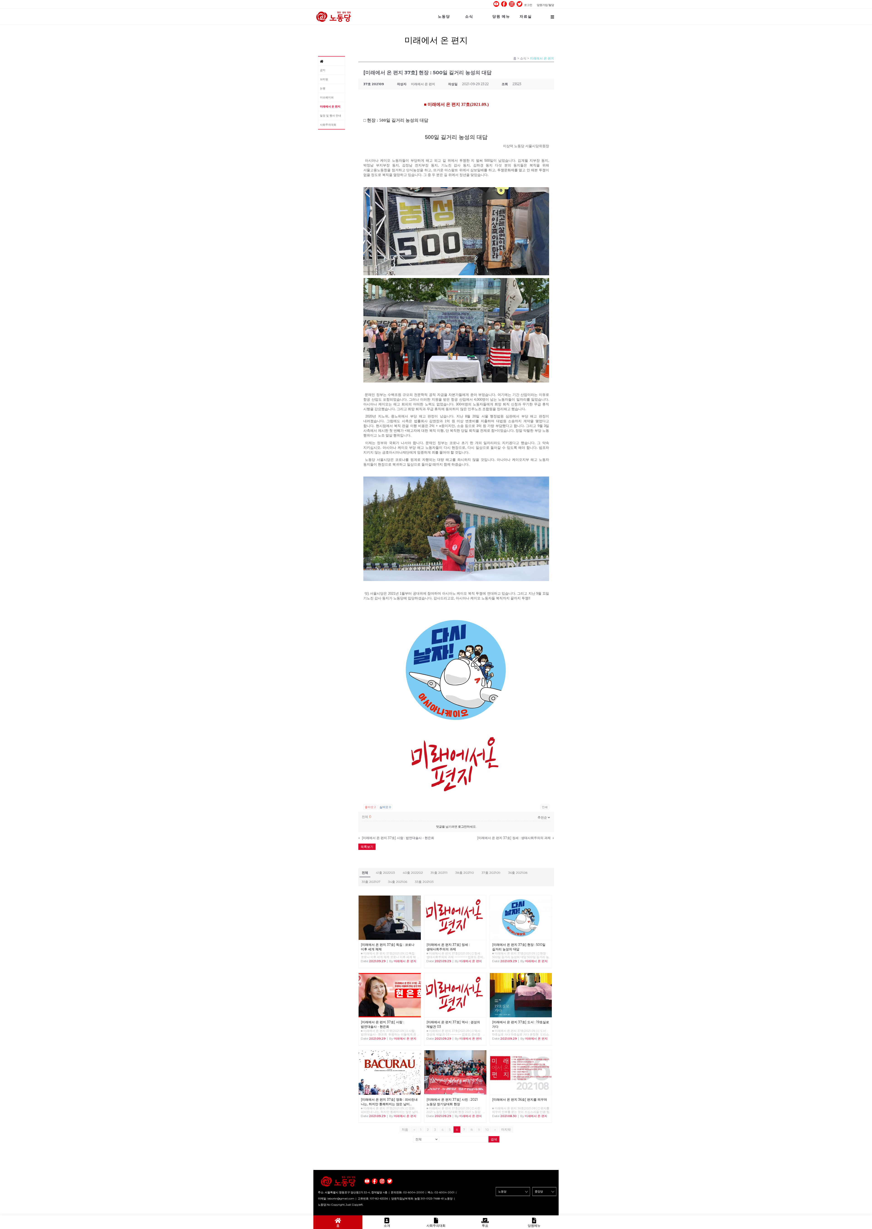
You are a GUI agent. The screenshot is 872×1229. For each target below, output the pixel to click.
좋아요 (370, 807)
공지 (322, 70)
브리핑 (324, 79)
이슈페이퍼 (327, 97)
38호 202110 (464, 873)
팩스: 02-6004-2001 (441, 1192)
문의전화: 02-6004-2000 (407, 1192)
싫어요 (385, 807)
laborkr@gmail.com (340, 1198)
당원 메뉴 (501, 16)
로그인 (528, 5)
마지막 (506, 1129)
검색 (494, 1139)
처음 (405, 1129)
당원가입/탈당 (545, 5)
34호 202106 (397, 882)
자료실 (526, 16)
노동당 (444, 16)
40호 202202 (413, 873)
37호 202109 (491, 873)
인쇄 (545, 807)
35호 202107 (371, 882)
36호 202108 (518, 873)
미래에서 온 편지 (330, 106)
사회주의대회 (328, 124)
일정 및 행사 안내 (330, 115)
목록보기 (367, 847)
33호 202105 (424, 882)
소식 (469, 16)
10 (487, 1129)
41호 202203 (385, 873)
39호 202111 (439, 873)
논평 (322, 88)
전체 (365, 873)
